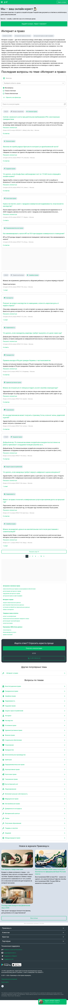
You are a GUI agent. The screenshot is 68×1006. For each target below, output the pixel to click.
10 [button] (41, 556)
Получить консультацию (34, 648)
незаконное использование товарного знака (16, 618)
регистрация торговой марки (11, 621)
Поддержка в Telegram (10, 956)
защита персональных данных (12, 602)
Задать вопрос (62, 2)
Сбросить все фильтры (13, 97)
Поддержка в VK (8, 959)
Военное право (32, 111)
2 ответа (6, 220)
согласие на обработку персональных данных (16, 607)
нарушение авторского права (11, 593)
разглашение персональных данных (13, 605)
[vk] (2, 986)
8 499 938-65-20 (35, 658)
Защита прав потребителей (14, 466)
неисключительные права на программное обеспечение (19, 589)
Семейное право (33, 275)
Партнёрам (6, 941)
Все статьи (34, 918)
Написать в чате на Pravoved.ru (13, 949)
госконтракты (7, 630)
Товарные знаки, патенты (10, 613)
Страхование (10, 410)
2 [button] (29, 556)
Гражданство (10, 355)
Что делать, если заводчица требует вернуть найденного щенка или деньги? (31, 472)
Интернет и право (8, 599)
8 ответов (6, 133)
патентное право (8, 623)
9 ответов (6, 459)
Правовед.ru (6, 928)
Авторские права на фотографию (43, 36)
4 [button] (35, 556)
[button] (43, 556)
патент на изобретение (9, 616)
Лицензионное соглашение (9, 979)
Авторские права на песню (22, 36)
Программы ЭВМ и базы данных (12, 627)
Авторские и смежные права (11, 586)
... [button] (38, 556)
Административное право (13, 382)
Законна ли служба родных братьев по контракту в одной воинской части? (31, 147)
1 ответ (5, 320)
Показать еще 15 (34, 551)
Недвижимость (10, 327)
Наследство (9, 298)
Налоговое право (11, 198)
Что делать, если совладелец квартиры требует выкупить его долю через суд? (32, 333)
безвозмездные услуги (9, 632)
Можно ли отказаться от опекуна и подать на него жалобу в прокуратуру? (30, 388)
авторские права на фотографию (12, 596)
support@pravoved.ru (10, 953)
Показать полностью (10, 127)
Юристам (5, 937)
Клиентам (6, 932)
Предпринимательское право (14, 228)
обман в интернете (8, 609)
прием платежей (7, 634)
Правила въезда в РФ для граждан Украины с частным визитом (27, 360)
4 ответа (6, 347)
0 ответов (6, 161)
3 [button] (32, 556)
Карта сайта (4, 982)
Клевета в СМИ (7, 36)
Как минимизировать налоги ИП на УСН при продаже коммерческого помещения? (34, 233)
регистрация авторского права (12, 591)
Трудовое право (10, 168)
